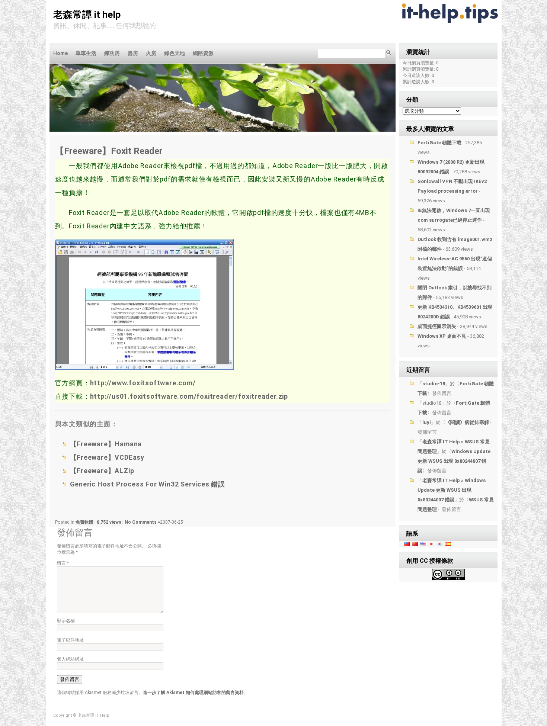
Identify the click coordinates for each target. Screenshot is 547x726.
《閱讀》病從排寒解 (467, 422)
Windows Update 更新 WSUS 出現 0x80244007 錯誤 (454, 461)
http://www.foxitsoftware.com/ (143, 383)
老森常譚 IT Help (87, 14)
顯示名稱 (66, 620)
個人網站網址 (70, 659)
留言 (63, 563)
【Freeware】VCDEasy (107, 457)
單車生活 (86, 53)
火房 (151, 53)
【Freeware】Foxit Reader (109, 151)
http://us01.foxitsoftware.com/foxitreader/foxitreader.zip (189, 396)
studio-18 (433, 383)
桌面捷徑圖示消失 (437, 326)
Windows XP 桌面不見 (442, 336)
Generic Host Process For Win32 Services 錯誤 (147, 484)
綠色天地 (174, 53)
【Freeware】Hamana (106, 444)
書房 (133, 53)
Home (60, 53)
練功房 (112, 53)
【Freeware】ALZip (102, 471)
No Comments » (142, 522)
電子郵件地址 (70, 640)
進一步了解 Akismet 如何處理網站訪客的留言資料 (193, 692)
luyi (426, 422)
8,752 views (109, 522)
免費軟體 (84, 522)
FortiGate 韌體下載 (439, 142)
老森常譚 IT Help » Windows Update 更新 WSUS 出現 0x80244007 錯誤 (452, 490)
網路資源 (203, 53)
